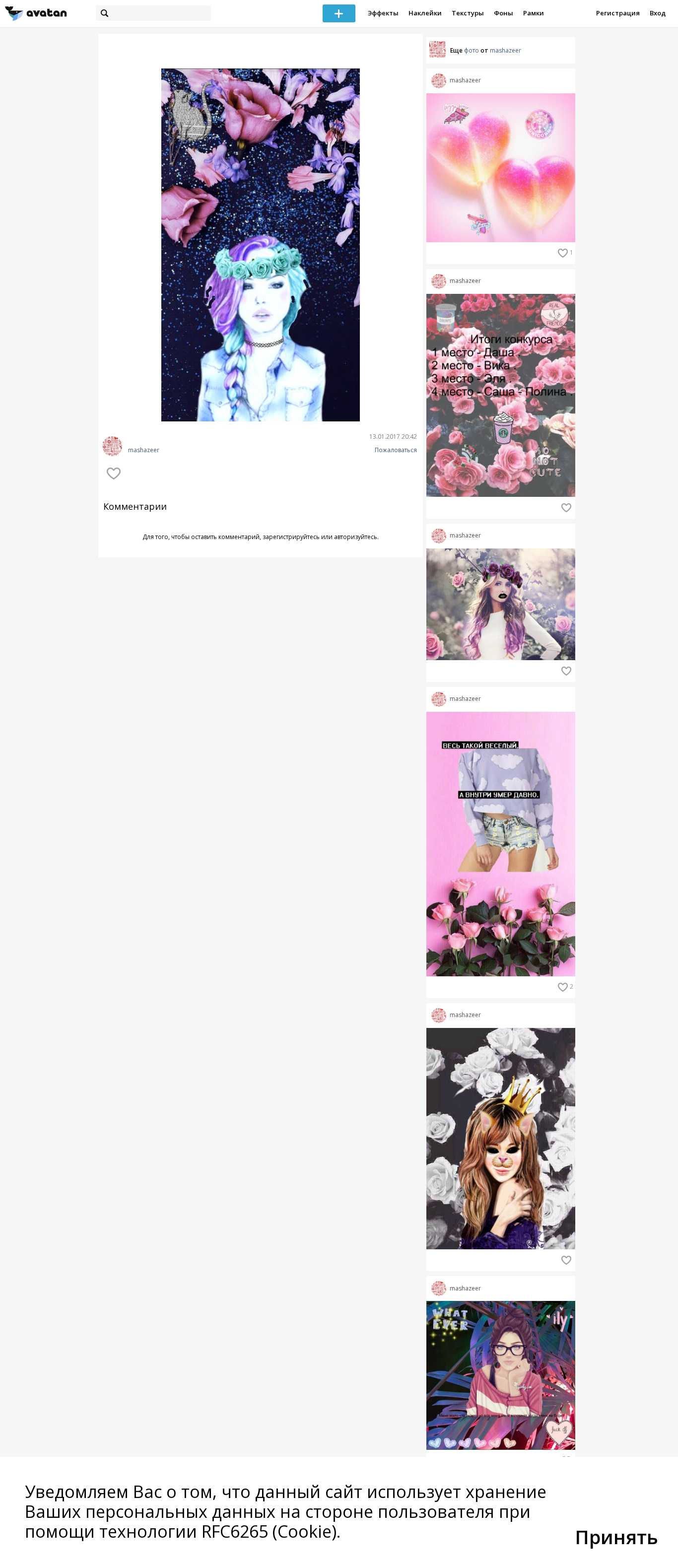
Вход (658, 12)
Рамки (533, 12)
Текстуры (468, 12)
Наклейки (425, 12)
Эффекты (383, 12)
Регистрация (618, 12)
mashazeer (143, 450)
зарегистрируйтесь (291, 537)
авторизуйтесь (355, 537)
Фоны (503, 12)
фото (471, 50)
